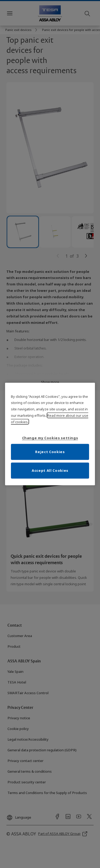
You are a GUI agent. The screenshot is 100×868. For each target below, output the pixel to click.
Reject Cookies (50, 451)
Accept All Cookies (50, 470)
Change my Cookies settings (50, 437)
